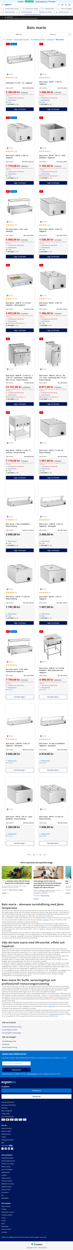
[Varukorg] (69, 5)
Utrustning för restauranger (11, 1033)
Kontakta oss (36, 1091)
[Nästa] (40, 854)
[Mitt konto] (66, 5)
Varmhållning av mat (9, 1041)
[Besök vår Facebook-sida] (6, 1149)
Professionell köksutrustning (11, 1027)
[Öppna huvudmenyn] (2, 5)
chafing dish (51, 1006)
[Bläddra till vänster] (2, 17)
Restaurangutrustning (9, 1047)
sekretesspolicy (32, 1074)
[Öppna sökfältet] (59, 5)
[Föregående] (34, 854)
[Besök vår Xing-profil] (12, 1149)
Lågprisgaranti (12, 100)
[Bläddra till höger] (70, 17)
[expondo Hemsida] (3, 39)
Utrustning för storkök (9, 1030)
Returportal (36, 1096)
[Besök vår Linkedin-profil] (9, 1149)
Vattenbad (5, 1044)
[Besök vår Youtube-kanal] (2, 1149)
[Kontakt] (62, 4)
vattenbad (46, 920)
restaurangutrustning (56, 1014)
